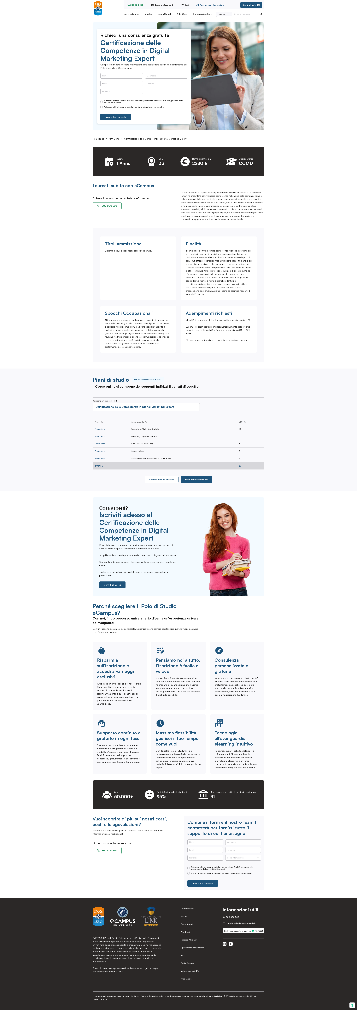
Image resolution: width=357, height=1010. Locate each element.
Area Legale (186, 979)
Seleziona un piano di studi (105, 401)
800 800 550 (136, 5)
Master (148, 14)
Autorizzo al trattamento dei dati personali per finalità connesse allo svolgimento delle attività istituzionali (143, 102)
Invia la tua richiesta (115, 117)
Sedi (186, 5)
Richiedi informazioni (196, 479)
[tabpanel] (178, 444)
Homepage (98, 138)
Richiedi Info (249, 5)
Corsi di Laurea (131, 14)
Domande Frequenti (164, 5)
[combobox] (224, 14)
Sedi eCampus (187, 963)
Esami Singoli (164, 14)
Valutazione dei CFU (190, 971)
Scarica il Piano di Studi (161, 479)
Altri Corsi (182, 14)
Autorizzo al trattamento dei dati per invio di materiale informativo (134, 107)
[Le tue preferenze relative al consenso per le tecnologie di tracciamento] (352, 1005)
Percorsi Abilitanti (202, 14)
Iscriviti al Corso (112, 584)
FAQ (182, 955)
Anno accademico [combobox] (148, 379)
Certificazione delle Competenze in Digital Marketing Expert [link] (155, 138)
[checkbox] (101, 102)
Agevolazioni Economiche (212, 5)
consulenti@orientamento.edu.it (241, 923)
